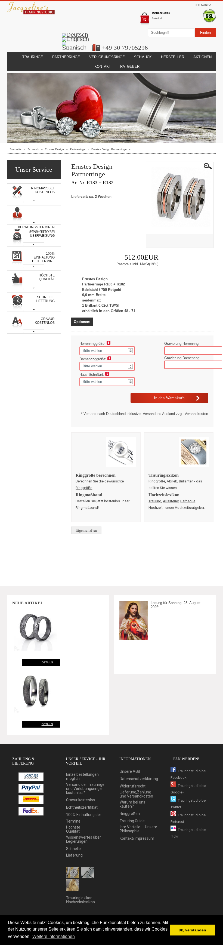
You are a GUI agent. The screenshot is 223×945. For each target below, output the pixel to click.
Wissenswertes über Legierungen (83, 839)
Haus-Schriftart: (92, 375)
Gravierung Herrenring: (182, 343)
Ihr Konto (203, 4)
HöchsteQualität (73, 829)
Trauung (154, 501)
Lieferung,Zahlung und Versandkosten (136, 794)
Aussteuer (171, 501)
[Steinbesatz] (72, 873)
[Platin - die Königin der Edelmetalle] (87, 873)
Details (47, 662)
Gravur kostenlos (80, 800)
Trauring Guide (132, 821)
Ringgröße (84, 488)
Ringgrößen (130, 814)
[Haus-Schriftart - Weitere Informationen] (107, 375)
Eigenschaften (86, 530)
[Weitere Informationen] (108, 343)
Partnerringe (66, 57)
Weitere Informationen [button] (53, 936)
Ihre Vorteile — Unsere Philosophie (138, 829)
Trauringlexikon (79, 898)
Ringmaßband (87, 508)
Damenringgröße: (93, 359)
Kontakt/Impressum (137, 838)
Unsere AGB (130, 771)
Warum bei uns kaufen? (132, 804)
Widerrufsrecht (132, 786)
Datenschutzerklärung (139, 779)
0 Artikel (157, 18)
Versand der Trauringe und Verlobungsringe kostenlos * (85, 789)
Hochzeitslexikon (80, 902)
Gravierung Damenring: (182, 358)
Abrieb (172, 481)
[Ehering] (72, 885)
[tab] (34, 193)
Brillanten (186, 481)
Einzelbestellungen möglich (82, 776)
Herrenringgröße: (93, 343)
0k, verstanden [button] (192, 930)
